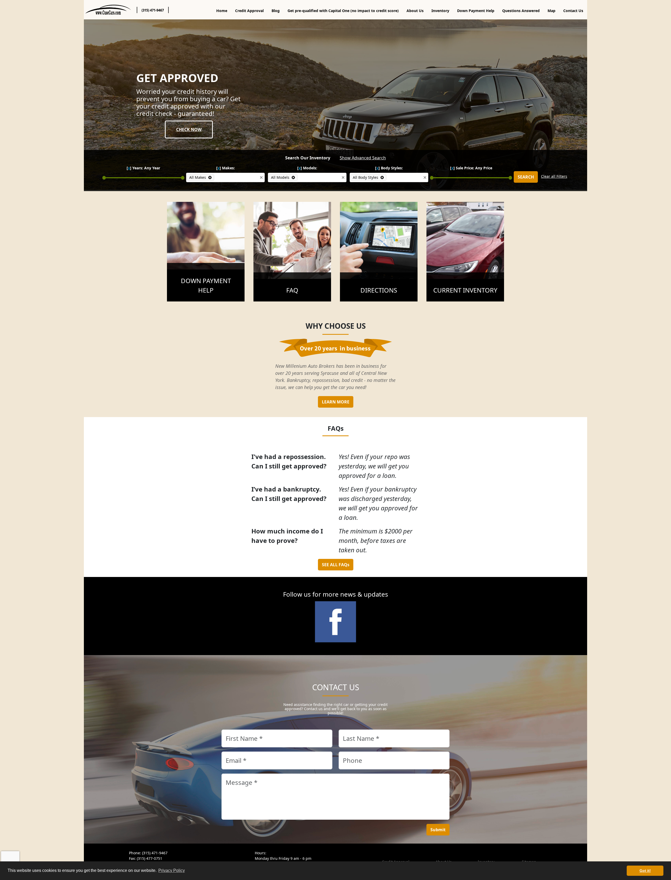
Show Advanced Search (363, 158)
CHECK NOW (189, 129)
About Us (415, 10)
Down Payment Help (475, 10)
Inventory (440, 10)
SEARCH (526, 177)
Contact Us (573, 10)
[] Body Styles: (389, 167)
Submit (438, 830)
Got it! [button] (645, 870)
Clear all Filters (554, 176)
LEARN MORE (335, 402)
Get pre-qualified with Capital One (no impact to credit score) (343, 10)
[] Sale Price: (471, 167)
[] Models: (307, 167)
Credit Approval (249, 10)
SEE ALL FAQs (335, 565)
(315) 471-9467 (153, 10)
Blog (276, 10)
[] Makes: (225, 167)
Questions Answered (521, 10)
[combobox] (236, 177)
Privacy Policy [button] (171, 870)
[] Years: (143, 167)
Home (221, 10)
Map (551, 10)
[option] (200, 177)
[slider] (104, 178)
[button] (261, 177)
